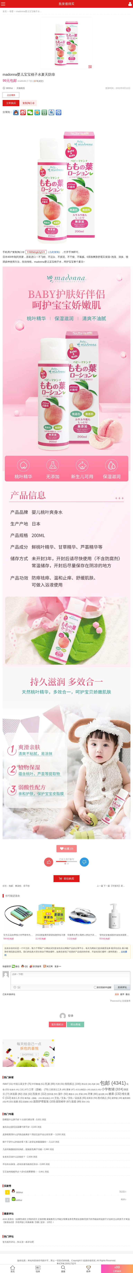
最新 (117, 994)
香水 (86, 1102)
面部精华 (63, 1101)
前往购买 (69, 878)
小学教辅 (112, 1089)
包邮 (11, 886)
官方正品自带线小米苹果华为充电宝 (20, 935)
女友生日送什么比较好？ (14, 1157)
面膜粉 (28, 1102)
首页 (5, 11)
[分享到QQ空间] (37, 112)
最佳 (128, 994)
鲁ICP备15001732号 (66, 1263)
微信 (17, 966)
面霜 (76, 1101)
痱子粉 (26, 886)
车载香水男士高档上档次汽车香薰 (83, 935)
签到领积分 (57, 1024)
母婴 (11, 11)
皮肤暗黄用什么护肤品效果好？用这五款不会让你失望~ (28, 1134)
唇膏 (70, 1090)
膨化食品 (48, 1098)
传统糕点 (73, 1083)
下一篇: (115, 886)
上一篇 (100, 886)
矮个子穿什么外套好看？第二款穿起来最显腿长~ (25, 1142)
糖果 (115, 1093)
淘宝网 (49, 966)
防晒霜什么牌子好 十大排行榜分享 (18, 1119)
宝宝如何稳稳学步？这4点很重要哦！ (20, 1171)
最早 (122, 994)
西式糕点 (104, 1098)
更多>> (58, 966)
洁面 (27, 1094)
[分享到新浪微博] (23, 112)
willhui (19, 1200)
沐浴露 (16, 1094)
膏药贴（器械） (33, 1098)
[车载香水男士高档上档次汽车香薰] (82, 916)
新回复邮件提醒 (104, 987)
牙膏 (93, 1094)
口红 (24, 1090)
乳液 (50, 1083)
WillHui (9, 88)
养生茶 (86, 1084)
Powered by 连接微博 (120, 1001)
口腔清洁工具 (57, 1089)
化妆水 (14, 1090)
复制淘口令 (29, 103)
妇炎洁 (96, 1090)
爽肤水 (73, 1094)
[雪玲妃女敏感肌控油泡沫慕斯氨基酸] (114, 916)
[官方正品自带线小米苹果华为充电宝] (18, 916)
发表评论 (122, 987)
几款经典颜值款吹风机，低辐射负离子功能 (22, 1149)
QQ (26, 966)
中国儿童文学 (22, 1084)
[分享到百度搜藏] (59, 112)
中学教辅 (38, 1084)
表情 (15, 987)
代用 (60, 1084)
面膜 (18, 1101)
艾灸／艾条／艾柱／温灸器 (70, 1098)
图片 (19, 987)
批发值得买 (66, 4)
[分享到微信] (30, 112)
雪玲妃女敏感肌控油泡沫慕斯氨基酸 (116, 935)
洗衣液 (52, 1094)
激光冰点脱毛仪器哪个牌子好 (16, 1127)
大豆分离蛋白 (83, 1090)
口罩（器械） (38, 1089)
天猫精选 (20, 88)
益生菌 (103, 1094)
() (68, 848)
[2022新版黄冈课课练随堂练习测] (51, 916)
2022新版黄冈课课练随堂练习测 (50, 935)
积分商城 (75, 1024)
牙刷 (83, 1094)
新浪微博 (37, 966)
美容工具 (17, 1098)
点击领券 (11, 95)
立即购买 (11, 103)
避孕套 (117, 1098)
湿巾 (63, 1094)
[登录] (130, 4)
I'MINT (8, 1084)
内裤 (95, 1084)
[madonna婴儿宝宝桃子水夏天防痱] (66, 43)
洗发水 (39, 1093)
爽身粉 (18, 886)
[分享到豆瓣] (45, 112)
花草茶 (92, 1098)
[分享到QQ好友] (16, 112)
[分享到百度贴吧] (52, 112)
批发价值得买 (89, 1260)
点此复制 (54, 252)
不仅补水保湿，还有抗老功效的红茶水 (20, 1164)
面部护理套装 (44, 1101)
